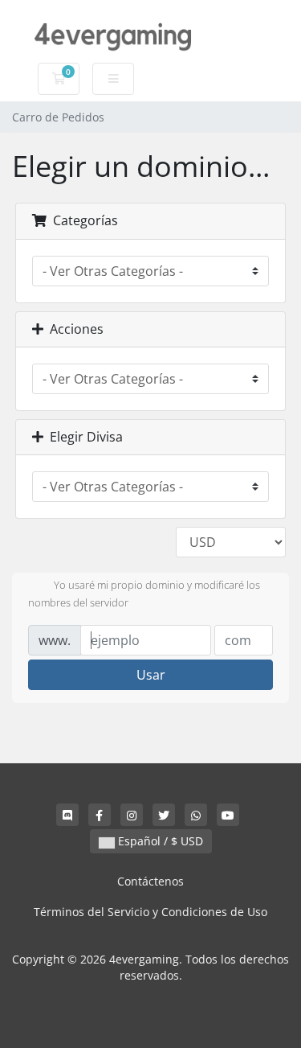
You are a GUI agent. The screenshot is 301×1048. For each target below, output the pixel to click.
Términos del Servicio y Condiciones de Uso (150, 911)
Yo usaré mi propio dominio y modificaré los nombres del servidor (144, 593)
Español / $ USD (159, 841)
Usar (150, 675)
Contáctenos (150, 881)
